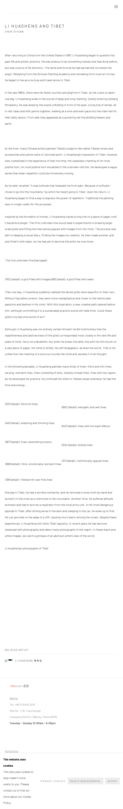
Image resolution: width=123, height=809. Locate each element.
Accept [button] (112, 781)
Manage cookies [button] (53, 780)
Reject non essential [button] (85, 781)
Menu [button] (115, 6)
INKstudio (21, 6)
